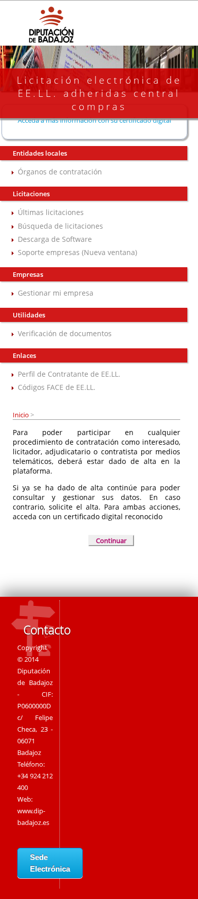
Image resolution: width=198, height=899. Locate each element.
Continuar (111, 540)
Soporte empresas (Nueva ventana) (77, 252)
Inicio (21, 414)
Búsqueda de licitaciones (60, 226)
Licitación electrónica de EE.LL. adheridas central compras (99, 93)
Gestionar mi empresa (55, 293)
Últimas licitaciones (51, 212)
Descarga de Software (55, 239)
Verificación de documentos (65, 333)
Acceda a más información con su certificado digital (94, 120)
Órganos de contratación (60, 171)
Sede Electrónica (50, 863)
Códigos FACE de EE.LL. (56, 387)
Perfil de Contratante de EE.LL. (69, 374)
